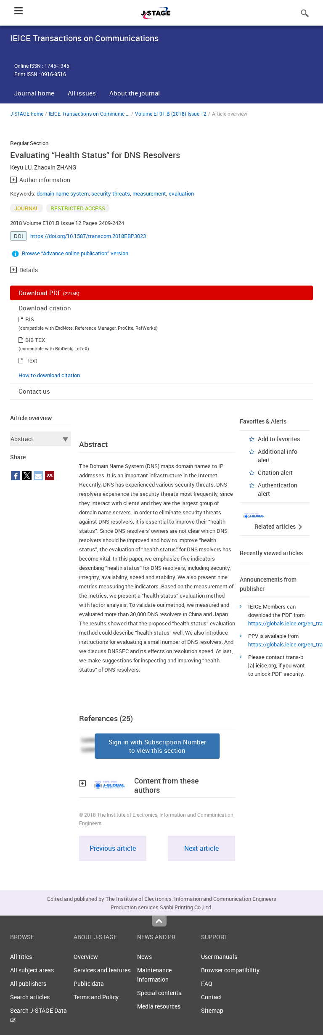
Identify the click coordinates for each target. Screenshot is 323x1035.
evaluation (181, 193)
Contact (211, 997)
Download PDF (49, 293)
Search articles (30, 997)
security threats (110, 193)
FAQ (206, 983)
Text (31, 360)
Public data (89, 983)
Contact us (34, 391)
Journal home (34, 93)
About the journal (134, 93)
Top (159, 921)
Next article (201, 848)
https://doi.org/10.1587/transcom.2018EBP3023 (88, 236)
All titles (21, 957)
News (144, 957)
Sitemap (212, 1010)
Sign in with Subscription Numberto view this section (157, 746)
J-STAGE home (26, 113)
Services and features (102, 970)
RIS (29, 319)
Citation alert (275, 472)
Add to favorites (279, 439)
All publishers (28, 983)
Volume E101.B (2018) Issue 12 (171, 113)
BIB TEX (35, 340)
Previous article (113, 848)
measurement (149, 193)
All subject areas (32, 970)
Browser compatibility (230, 970)
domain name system (63, 193)
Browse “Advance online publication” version (75, 253)
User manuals (219, 957)
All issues (82, 93)
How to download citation (49, 375)
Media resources (158, 1006)
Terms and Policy (96, 997)
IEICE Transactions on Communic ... (89, 113)
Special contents (159, 993)
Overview (86, 957)
